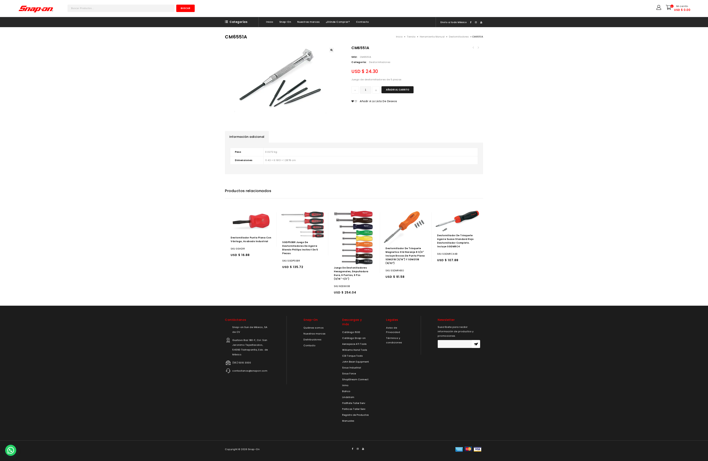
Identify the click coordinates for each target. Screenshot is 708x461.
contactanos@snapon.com (249, 371)
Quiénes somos (313, 327)
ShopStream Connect (355, 379)
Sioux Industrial (351, 367)
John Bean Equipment (355, 361)
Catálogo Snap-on (354, 338)
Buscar (185, 8)
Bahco (346, 391)
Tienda (411, 36)
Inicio (269, 22)
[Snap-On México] (36, 9)
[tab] (247, 137)
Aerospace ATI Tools (354, 344)
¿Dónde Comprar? (338, 22)
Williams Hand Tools (354, 349)
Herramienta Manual (432, 36)
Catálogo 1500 (351, 332)
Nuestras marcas (308, 22)
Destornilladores (459, 36)
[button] (10, 450)
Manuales (348, 420)
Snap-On (285, 22)
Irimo (345, 385)
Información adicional (246, 137)
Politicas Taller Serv (354, 409)
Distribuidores (312, 339)
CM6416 (478, 48)
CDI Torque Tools (352, 355)
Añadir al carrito (397, 89)
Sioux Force (349, 373)
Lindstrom (348, 397)
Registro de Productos (355, 414)
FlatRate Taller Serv (353, 403)
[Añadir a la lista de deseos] (241, 256)
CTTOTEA (473, 48)
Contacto (362, 22)
